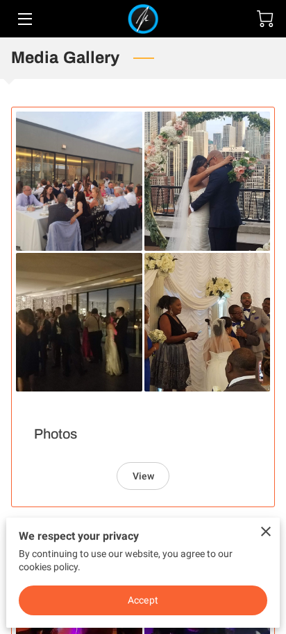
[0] (265, 18)
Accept (143, 600)
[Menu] (23, 19)
